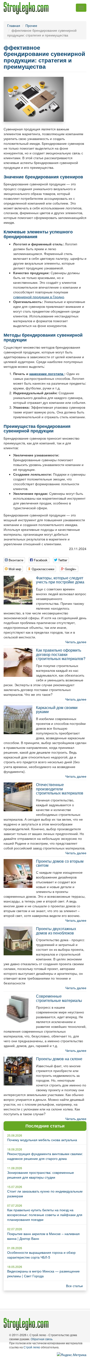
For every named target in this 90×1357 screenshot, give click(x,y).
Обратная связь (42, 1339)
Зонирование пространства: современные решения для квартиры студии (40, 1175)
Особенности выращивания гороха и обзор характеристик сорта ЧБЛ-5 (41, 1255)
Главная (13, 25)
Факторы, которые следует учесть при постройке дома (60, 580)
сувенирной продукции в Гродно (38, 296)
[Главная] (26, 8)
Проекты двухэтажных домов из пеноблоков (56, 931)
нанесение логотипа (46, 373)
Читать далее (75, 641)
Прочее (31, 25)
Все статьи (74, 1285)
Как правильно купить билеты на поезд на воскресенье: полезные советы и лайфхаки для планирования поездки (44, 1214)
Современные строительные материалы (59, 998)
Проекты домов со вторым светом (60, 863)
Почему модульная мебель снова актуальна (42, 1139)
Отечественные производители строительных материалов (59, 789)
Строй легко (32, 1347)
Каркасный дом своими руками (57, 710)
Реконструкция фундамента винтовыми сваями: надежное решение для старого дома (45, 1156)
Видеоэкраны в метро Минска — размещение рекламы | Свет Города (43, 1273)
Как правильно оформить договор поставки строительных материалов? (60, 654)
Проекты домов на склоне (59, 1058)
